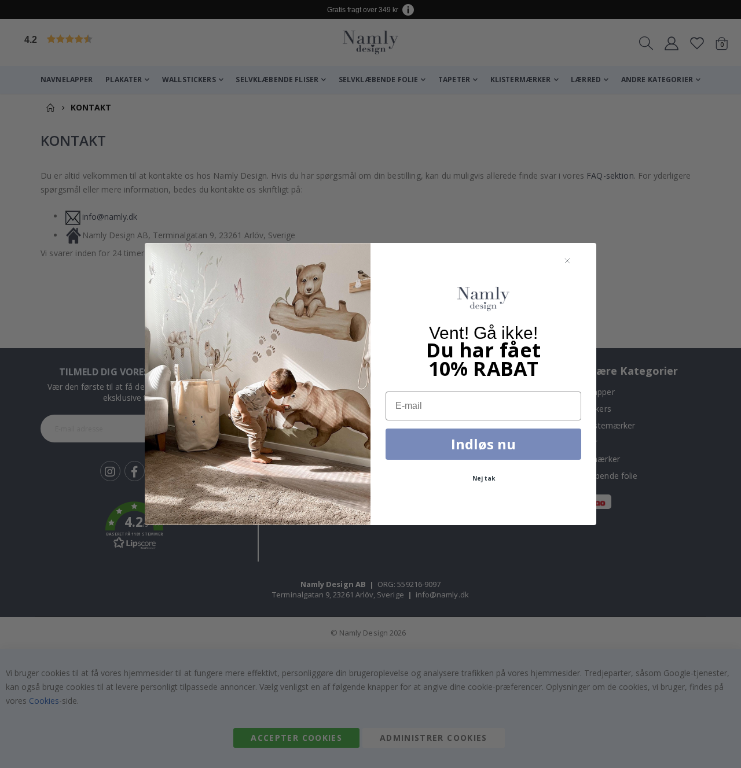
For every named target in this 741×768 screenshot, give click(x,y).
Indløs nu (483, 443)
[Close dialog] (567, 261)
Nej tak (483, 478)
